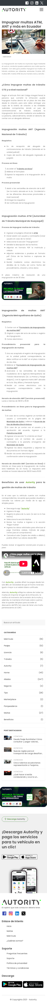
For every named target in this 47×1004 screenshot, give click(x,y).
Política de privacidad (17, 963)
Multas (10, 931)
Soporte (10, 958)
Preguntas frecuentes (17, 953)
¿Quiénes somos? (15, 940)
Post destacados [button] (12, 730)
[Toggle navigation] (41, 9)
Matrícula (11, 936)
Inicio (9, 926)
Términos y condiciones (18, 968)
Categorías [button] (10, 632)
